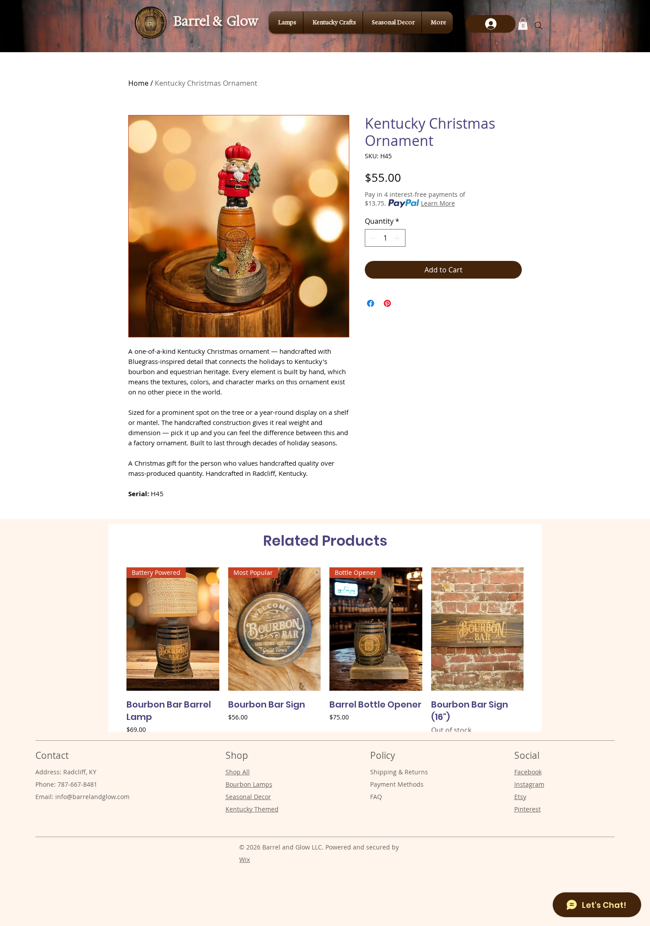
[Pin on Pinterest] (387, 303)
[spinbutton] (385, 238)
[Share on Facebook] (370, 303)
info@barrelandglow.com (92, 796)
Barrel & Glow (215, 21)
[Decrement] (372, 238)
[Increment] (398, 238)
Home (138, 83)
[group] (325, 651)
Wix (244, 859)
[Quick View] (477, 629)
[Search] (538, 25)
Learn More (438, 203)
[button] (523, 24)
